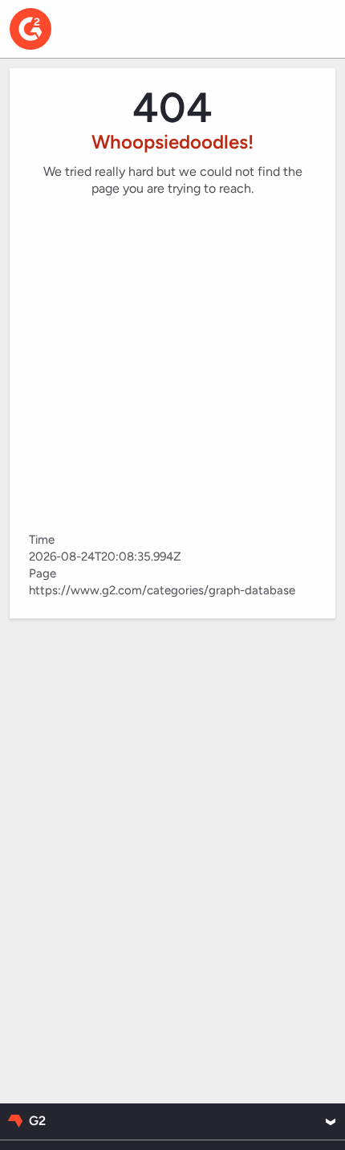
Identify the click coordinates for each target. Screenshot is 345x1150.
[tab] (172, 1121)
